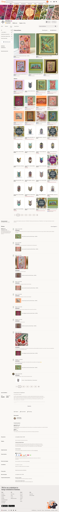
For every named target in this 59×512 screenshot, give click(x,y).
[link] (15, 215)
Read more (29, 406)
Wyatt (16, 373)
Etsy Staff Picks (16, 3)
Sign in (51, 1)
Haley (16, 332)
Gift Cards (46, 3)
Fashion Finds (30, 3)
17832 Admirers (3, 47)
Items (2, 26)
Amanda (16, 319)
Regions (56, 510)
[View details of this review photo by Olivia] (21, 262)
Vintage (35, 3)
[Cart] (56, 2)
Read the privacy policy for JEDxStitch (20, 470)
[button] (48, 22)
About (11, 26)
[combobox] (26, 2)
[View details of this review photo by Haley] (21, 339)
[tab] (7, 30)
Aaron (16, 281)
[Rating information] (5, 23)
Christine (16, 359)
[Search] (47, 2)
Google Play (11, 506)
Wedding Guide (41, 3)
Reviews (6, 26)
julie (15, 242)
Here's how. (36, 450)
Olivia (16, 255)
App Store (4, 506)
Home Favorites (23, 3)
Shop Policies (16, 26)
